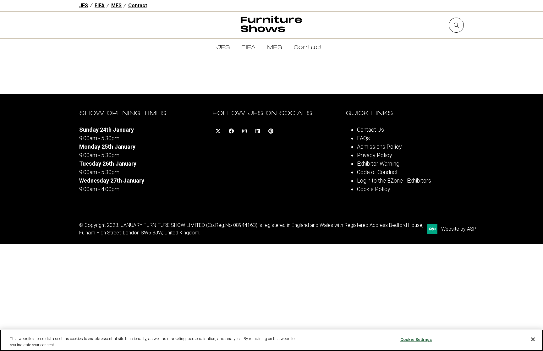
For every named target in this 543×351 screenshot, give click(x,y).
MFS (116, 5)
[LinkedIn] (257, 131)
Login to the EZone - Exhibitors (394, 180)
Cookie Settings (416, 339)
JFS (83, 5)
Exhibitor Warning (378, 163)
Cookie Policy (373, 189)
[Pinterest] (271, 131)
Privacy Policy (374, 155)
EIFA (100, 5)
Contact (137, 5)
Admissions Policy (379, 146)
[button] (456, 25)
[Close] (533, 339)
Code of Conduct (377, 172)
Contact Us (370, 129)
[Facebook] (231, 131)
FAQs (363, 138)
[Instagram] (244, 131)
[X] (218, 131)
